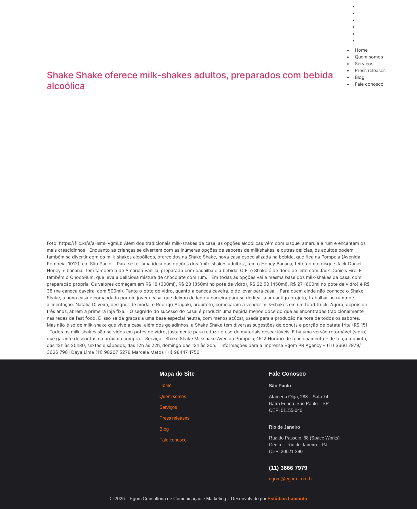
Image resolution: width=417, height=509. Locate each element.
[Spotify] (121, 45)
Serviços (364, 63)
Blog (360, 77)
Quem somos (369, 57)
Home (361, 50)
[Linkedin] (105, 45)
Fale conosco (369, 84)
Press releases (370, 70)
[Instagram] (74, 45)
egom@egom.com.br (291, 478)
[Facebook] (90, 45)
